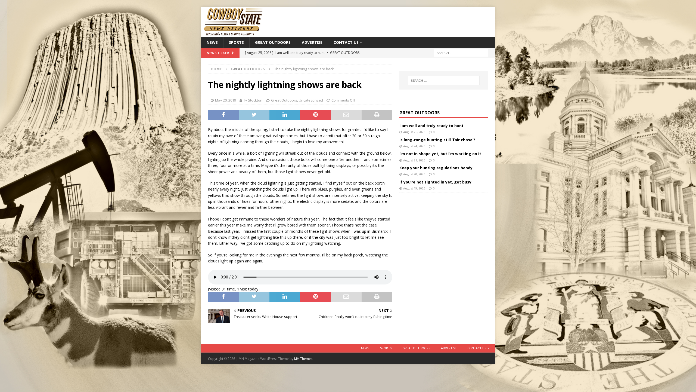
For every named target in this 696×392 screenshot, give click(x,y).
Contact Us (346, 42)
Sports (236, 42)
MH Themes (303, 358)
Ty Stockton (252, 100)
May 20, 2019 (225, 100)
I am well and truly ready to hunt (431, 125)
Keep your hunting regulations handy (436, 167)
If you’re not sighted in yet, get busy (435, 182)
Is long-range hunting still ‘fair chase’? (437, 139)
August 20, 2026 (414, 174)
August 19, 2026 (414, 188)
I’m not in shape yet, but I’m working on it (440, 153)
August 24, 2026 (414, 146)
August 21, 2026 (414, 160)
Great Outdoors (273, 42)
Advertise (312, 42)
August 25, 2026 (414, 132)
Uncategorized (311, 100)
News (212, 42)
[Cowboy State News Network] (233, 33)
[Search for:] (461, 52)
